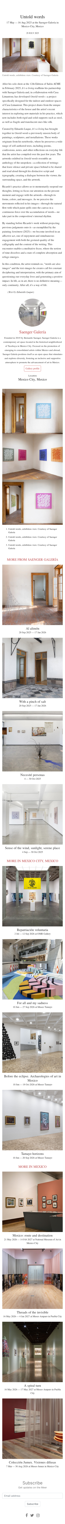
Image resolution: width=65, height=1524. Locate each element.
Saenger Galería (32, 332)
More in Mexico (32, 1166)
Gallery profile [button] (32, 368)
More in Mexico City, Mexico (32, 861)
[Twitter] (32, 1515)
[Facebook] (26, 1515)
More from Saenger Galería (32, 559)
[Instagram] (38, 1515)
